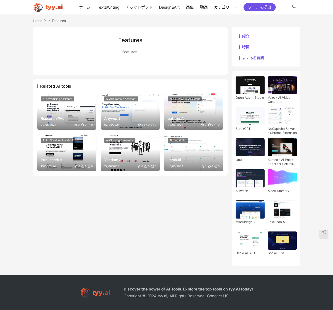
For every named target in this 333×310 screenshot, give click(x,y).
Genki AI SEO (245, 253)
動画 (204, 7)
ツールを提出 (259, 7)
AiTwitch (242, 191)
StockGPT (243, 128)
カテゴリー (223, 7)
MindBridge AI (246, 222)
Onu (239, 160)
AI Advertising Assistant (57, 99)
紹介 (245, 36)
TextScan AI (277, 222)
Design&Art (169, 7)
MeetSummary (278, 191)
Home (37, 21)
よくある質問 (253, 58)
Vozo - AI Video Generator (279, 99)
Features (59, 21)
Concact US (218, 296)
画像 (190, 7)
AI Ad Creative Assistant (121, 99)
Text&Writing (108, 7)
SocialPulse (276, 253)
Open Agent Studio (250, 97)
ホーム (84, 7)
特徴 (245, 47)
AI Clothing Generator (119, 140)
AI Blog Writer (177, 140)
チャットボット (139, 7)
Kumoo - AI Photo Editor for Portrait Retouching (281, 162)
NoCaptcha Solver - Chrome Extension (282, 131)
